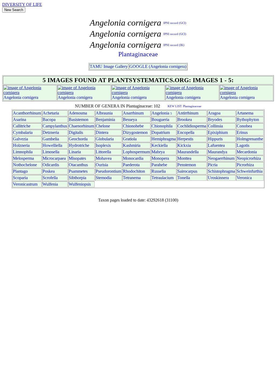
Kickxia (184, 145)
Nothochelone (25, 164)
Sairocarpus (187, 171)
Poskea (49, 171)
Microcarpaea (54, 158)
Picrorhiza (245, 164)
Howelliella (52, 145)
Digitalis (76, 132)
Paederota (131, 164)
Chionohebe (133, 126)
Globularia (105, 139)
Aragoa (214, 113)
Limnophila (23, 152)
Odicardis (51, 164)
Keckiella (159, 145)
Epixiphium (218, 132)
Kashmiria (131, 145)
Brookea (184, 119)
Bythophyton (248, 119)
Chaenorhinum (81, 126)
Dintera (102, 132)
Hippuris (215, 139)
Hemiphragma (163, 139)
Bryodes (215, 119)
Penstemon (186, 164)
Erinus (242, 132)
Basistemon (78, 119)
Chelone (103, 126)
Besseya (130, 119)
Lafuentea (216, 145)
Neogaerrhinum (221, 158)
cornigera (30, 97)
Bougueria (160, 119)
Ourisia (102, 164)
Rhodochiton (134, 171)
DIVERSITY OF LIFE (22, 4)
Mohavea (104, 158)
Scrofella (50, 177)
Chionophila (161, 126)
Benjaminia (105, 119)
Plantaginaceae (138, 54)
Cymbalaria (23, 132)
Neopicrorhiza (249, 158)
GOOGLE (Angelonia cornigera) (157, 66)
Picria (213, 164)
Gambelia (51, 139)
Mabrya (158, 152)
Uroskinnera (218, 177)
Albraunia (104, 113)
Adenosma (78, 113)
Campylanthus (55, 126)
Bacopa (49, 119)
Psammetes (78, 171)
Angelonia (12, 97)
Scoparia (20, 177)
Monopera (160, 158)
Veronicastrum (25, 184)
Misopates (77, 158)
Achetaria (51, 113)
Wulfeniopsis (80, 184)
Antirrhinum (187, 113)
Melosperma (23, 158)
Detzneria (51, 132)
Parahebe (159, 164)
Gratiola (130, 139)
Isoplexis (103, 145)
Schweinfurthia (250, 171)
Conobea (244, 126)
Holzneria (21, 145)
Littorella (103, 152)
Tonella (183, 177)
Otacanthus (78, 164)
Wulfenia (50, 184)
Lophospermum (136, 152)
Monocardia (133, 158)
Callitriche (21, 126)
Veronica (244, 177)
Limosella (51, 152)
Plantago (20, 171)
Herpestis (185, 139)
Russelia (158, 171)
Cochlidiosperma (191, 126)
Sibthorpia (77, 177)
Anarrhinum (133, 113)
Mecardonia (247, 152)
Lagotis (243, 145)
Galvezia (20, 139)
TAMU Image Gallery (109, 66)
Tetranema (132, 177)
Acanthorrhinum (27, 113)
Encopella (185, 132)
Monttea (184, 158)
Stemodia (104, 177)
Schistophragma (221, 171)
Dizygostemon (135, 132)
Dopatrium (160, 132)
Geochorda (78, 139)
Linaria (75, 152)
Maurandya (217, 152)
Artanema (245, 113)
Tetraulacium (162, 177)
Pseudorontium (108, 171)
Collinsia (215, 126)
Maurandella (188, 152)
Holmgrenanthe (250, 139)
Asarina (19, 119)
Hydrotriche (79, 145)
